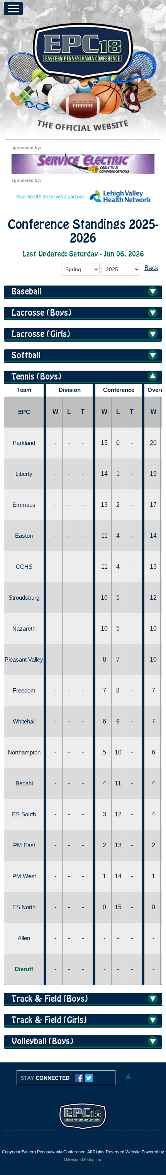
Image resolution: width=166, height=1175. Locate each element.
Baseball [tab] (26, 292)
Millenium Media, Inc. (83, 1159)
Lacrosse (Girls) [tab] (41, 334)
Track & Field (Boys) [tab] (50, 999)
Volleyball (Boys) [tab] (42, 1041)
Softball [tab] (26, 355)
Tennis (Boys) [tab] (36, 377)
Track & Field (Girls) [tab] (49, 1020)
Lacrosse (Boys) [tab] (41, 313)
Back (151, 268)
